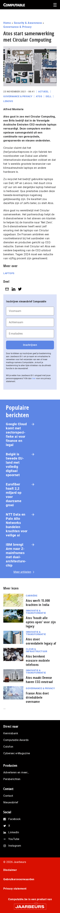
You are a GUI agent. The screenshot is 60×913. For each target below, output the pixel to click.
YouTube (13, 839)
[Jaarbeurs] (30, 905)
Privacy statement (14, 888)
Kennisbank (10, 733)
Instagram (14, 845)
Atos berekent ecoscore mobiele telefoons (38, 660)
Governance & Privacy (17, 26)
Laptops (8, 273)
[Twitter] (20, 289)
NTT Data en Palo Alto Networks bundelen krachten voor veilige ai (17, 524)
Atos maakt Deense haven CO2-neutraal (39, 679)
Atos (39, 96)
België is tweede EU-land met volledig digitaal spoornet (15, 464)
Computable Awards (16, 740)
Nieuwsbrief (10, 802)
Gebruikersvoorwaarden (18, 879)
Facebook (14, 819)
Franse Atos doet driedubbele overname (37, 697)
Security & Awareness (28, 22)
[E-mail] (7, 289)
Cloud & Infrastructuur (36, 650)
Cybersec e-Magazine (16, 753)
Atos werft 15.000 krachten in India (38, 602)
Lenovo (8, 101)
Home (7, 22)
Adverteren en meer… (16, 772)
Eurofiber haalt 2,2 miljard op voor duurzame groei (13, 494)
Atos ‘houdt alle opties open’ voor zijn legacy (41, 622)
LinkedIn (13, 832)
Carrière (31, 595)
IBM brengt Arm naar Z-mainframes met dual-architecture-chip (16, 555)
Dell (49, 96)
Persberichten (11, 779)
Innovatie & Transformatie (36, 611)
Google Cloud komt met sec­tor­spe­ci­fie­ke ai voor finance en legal (16, 434)
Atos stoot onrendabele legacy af (41, 641)
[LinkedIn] (14, 289)
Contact (8, 795)
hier (34, 378)
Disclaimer (10, 870)
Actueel (43, 91)
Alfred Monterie (13, 109)
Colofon (8, 746)
